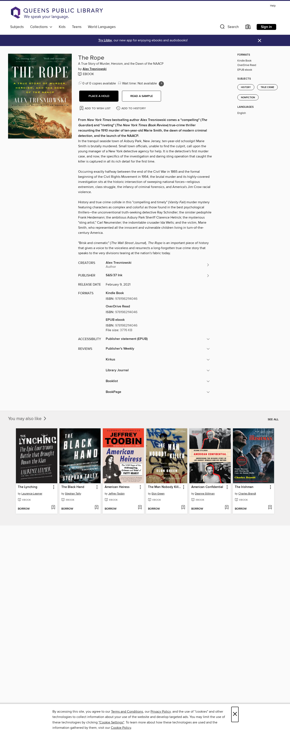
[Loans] (248, 28)
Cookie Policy (121, 728)
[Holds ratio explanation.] (161, 83)
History (246, 87)
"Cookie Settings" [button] (111, 722)
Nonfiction (248, 97)
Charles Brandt (247, 493)
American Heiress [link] (117, 487)
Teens (77, 27)
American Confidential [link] (207, 487)
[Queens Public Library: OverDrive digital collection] (57, 12)
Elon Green (158, 493)
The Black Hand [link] (72, 487)
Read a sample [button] (141, 96)
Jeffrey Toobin (116, 493)
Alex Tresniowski (95, 69)
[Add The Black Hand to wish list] (96, 507)
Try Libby (105, 40)
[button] (229, 28)
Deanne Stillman (205, 493)
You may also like (25, 419)
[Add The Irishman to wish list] (270, 507)
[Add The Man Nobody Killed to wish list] (183, 507)
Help (273, 5)
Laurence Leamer (31, 493)
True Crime (267, 87)
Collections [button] (39, 27)
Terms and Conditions (127, 711)
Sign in (266, 27)
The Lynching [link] (27, 487)
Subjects (17, 27)
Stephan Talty (73, 493)
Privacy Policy (161, 711)
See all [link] (273, 419)
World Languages (102, 27)
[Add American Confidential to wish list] (226, 507)
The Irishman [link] (244, 487)
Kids (62, 27)
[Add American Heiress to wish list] (139, 507)
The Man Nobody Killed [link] (164, 487)
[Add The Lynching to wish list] (53, 507)
